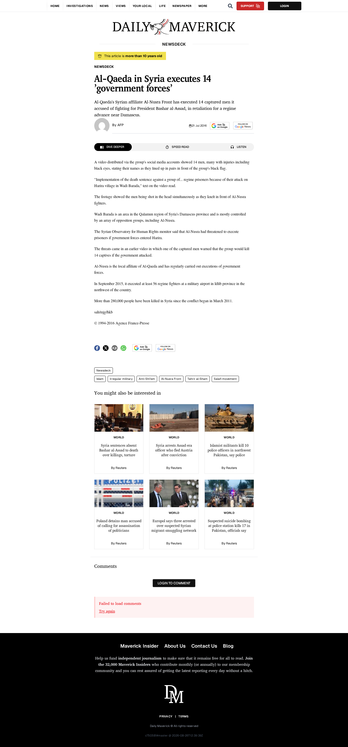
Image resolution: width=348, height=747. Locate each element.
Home (55, 6)
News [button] (104, 6)
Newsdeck (103, 370)
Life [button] (162, 6)
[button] (219, 125)
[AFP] (102, 125)
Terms (183, 716)
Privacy (165, 716)
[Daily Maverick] (174, 26)
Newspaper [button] (181, 6)
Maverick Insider (139, 646)
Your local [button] (142, 6)
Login (284, 6)
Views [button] (121, 6)
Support (247, 6)
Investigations (79, 6)
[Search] (230, 6)
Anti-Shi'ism (147, 379)
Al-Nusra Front (171, 379)
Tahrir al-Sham (198, 379)
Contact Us (204, 646)
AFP (120, 125)
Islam (100, 379)
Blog (228, 646)
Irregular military (121, 379)
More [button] (203, 6)
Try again (107, 611)
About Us (175, 646)
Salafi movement (225, 379)
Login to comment (174, 583)
